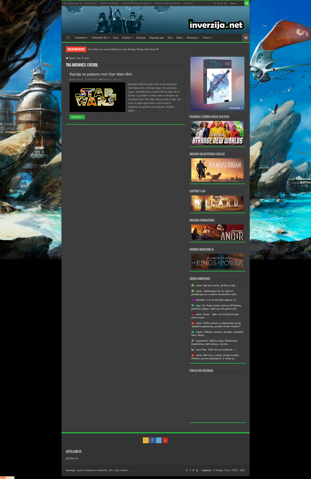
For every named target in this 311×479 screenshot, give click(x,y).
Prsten (206, 37)
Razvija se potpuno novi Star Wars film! (100, 74)
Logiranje (206, 470)
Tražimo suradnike (109, 3)
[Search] (247, 3)
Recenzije (192, 37)
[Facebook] (218, 3)
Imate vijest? (91, 3)
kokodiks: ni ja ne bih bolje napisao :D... (217, 300)
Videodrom (80, 37)
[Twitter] (221, 3)
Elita (170, 37)
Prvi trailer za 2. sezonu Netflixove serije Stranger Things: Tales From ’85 (123, 49)
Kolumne (140, 37)
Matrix (179, 37)
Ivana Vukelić (77, 79)
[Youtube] (225, 3)
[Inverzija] (156, 19)
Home (68, 37)
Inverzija (70, 470)
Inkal (115, 37)
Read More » (77, 117)
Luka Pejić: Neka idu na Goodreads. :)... (217, 349)
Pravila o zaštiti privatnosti (167, 3)
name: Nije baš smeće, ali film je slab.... (217, 285)
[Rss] (215, 3)
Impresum (188, 3)
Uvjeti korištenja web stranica (136, 3)
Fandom (126, 37)
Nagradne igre (156, 37)
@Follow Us (74, 452)
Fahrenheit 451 (99, 37)
